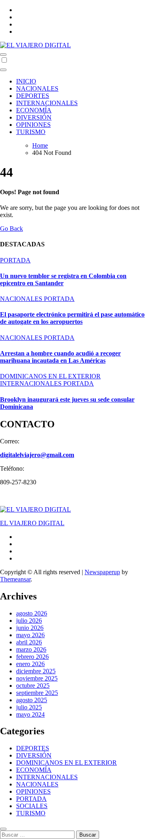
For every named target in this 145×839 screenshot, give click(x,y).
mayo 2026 (30, 635)
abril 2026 (29, 642)
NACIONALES (37, 88)
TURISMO (31, 131)
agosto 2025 (31, 700)
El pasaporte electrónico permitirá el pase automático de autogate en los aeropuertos (72, 318)
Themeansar (15, 579)
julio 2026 (29, 620)
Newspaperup (102, 572)
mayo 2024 (30, 714)
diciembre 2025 (36, 671)
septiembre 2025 (37, 692)
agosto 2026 (31, 613)
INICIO (26, 81)
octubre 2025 (33, 685)
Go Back (11, 228)
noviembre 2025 (37, 678)
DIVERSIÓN (34, 117)
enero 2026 (30, 663)
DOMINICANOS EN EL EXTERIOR (50, 376)
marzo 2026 (31, 649)
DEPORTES (32, 95)
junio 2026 (30, 627)
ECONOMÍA (34, 110)
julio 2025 (29, 707)
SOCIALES (32, 805)
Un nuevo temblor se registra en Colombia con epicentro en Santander (63, 279)
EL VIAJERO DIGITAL (32, 523)
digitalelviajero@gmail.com (37, 454)
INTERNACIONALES (47, 103)
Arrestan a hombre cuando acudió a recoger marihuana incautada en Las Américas (60, 357)
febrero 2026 (32, 656)
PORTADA (15, 260)
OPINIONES (33, 124)
